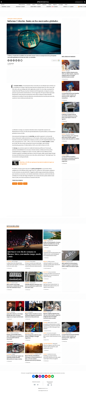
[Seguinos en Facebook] (33, 376)
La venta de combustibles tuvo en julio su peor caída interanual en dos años (52, 336)
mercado (20, 183)
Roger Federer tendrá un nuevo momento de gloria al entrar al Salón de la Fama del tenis (33, 315)
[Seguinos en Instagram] (39, 376)
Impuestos (44, 4)
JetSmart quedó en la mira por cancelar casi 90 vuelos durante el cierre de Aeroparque (51, 264)
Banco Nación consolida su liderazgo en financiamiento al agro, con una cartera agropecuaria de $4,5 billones (33, 358)
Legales (49, 4)
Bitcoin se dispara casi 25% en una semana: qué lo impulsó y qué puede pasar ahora (51, 346)
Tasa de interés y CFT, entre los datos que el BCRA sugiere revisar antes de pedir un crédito (70, 137)
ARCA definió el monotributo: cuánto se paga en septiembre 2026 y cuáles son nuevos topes (70, 265)
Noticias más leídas (13, 226)
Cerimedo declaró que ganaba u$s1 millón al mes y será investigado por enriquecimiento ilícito (52, 254)
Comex (66, 4)
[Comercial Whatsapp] (51, 385)
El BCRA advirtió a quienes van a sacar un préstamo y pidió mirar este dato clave (33, 286)
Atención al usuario (36, 382)
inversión (15, 183)
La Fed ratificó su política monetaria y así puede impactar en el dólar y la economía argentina (70, 159)
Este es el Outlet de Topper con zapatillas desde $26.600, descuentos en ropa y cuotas (15, 357)
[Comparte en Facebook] (8, 60)
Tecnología (61, 4)
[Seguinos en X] (36, 376)
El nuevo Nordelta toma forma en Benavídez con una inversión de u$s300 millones (51, 275)
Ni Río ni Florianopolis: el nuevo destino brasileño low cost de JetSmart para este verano (51, 244)
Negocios (55, 4)
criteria (25, 183)
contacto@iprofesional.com (43, 390)
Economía (28, 4)
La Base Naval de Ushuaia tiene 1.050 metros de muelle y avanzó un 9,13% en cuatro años (15, 264)
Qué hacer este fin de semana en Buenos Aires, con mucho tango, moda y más (24, 254)
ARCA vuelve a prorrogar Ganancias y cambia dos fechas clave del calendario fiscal (15, 286)
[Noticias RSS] (49, 376)
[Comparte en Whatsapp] (14, 60)
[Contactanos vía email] (34, 384)
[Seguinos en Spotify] (52, 376)
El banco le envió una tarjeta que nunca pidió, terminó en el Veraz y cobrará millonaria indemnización (33, 264)
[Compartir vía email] (21, 60)
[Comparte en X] (11, 60)
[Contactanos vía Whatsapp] (37, 384)
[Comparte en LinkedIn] (16, 60)
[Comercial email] (48, 385)
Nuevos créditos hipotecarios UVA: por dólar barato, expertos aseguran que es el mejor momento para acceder (70, 75)
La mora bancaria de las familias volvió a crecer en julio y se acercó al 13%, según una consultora (70, 96)
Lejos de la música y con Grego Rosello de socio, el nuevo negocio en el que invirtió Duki (15, 315)
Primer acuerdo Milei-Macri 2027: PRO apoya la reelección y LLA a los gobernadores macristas (15, 337)
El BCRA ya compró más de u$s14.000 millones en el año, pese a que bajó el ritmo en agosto (69, 117)
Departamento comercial (50, 382)
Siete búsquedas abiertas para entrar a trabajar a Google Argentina (33, 336)
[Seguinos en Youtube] (46, 376)
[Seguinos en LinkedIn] (43, 376)
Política (33, 4)
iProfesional (10, 18)
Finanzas (38, 4)
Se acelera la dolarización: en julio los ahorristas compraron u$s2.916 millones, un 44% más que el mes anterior (51, 326)
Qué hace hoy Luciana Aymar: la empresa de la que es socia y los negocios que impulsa (51, 285)
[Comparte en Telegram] (19, 60)
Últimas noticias (22, 4)
